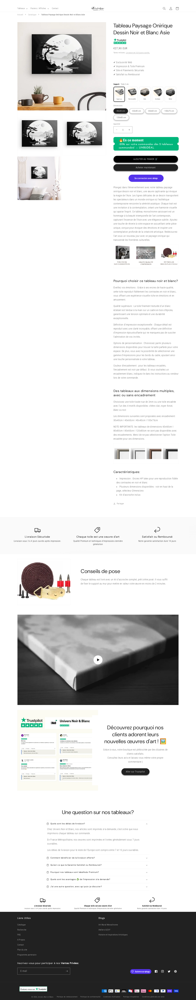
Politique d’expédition (131, 997)
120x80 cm (121, 117)
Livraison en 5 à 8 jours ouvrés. (138, 53)
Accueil (20, 15)
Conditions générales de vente (153, 997)
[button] (22, 8)
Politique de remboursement (67, 997)
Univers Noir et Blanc (45, 997)
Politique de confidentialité (90, 997)
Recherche (21, 930)
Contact (20, 945)
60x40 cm (136, 111)
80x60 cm (152, 111)
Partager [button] (120, 503)
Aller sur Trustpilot (135, 771)
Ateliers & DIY (104, 930)
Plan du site (22, 950)
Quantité (116, 124)
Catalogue (32, 15)
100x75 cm (169, 111)
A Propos (21, 940)
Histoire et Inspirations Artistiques (113, 934)
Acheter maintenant (146, 167)
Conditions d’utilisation (111, 997)
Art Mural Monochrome (108, 925)
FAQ (19, 934)
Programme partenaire (26, 955)
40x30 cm (121, 111)
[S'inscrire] (67, 971)
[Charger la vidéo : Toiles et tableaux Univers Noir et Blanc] (98, 660)
